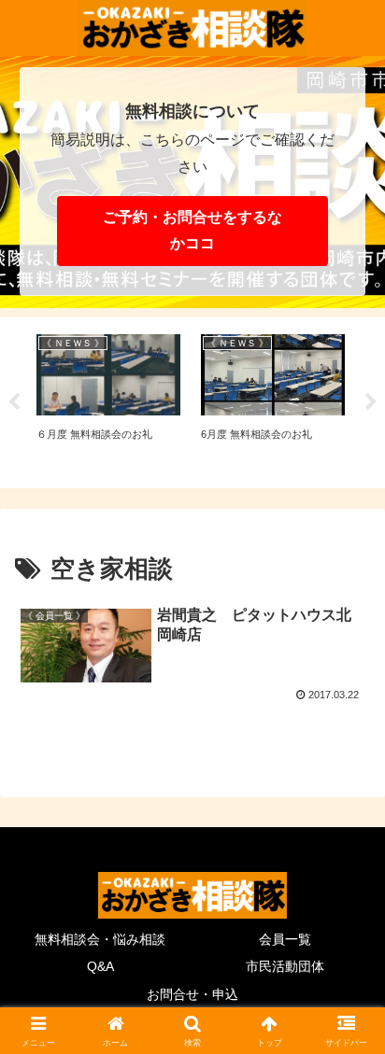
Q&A (100, 966)
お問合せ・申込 (192, 994)
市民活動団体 (285, 966)
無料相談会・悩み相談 (100, 939)
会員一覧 (285, 939)
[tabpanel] (108, 400)
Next (371, 402)
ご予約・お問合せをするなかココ (192, 230)
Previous (14, 402)
